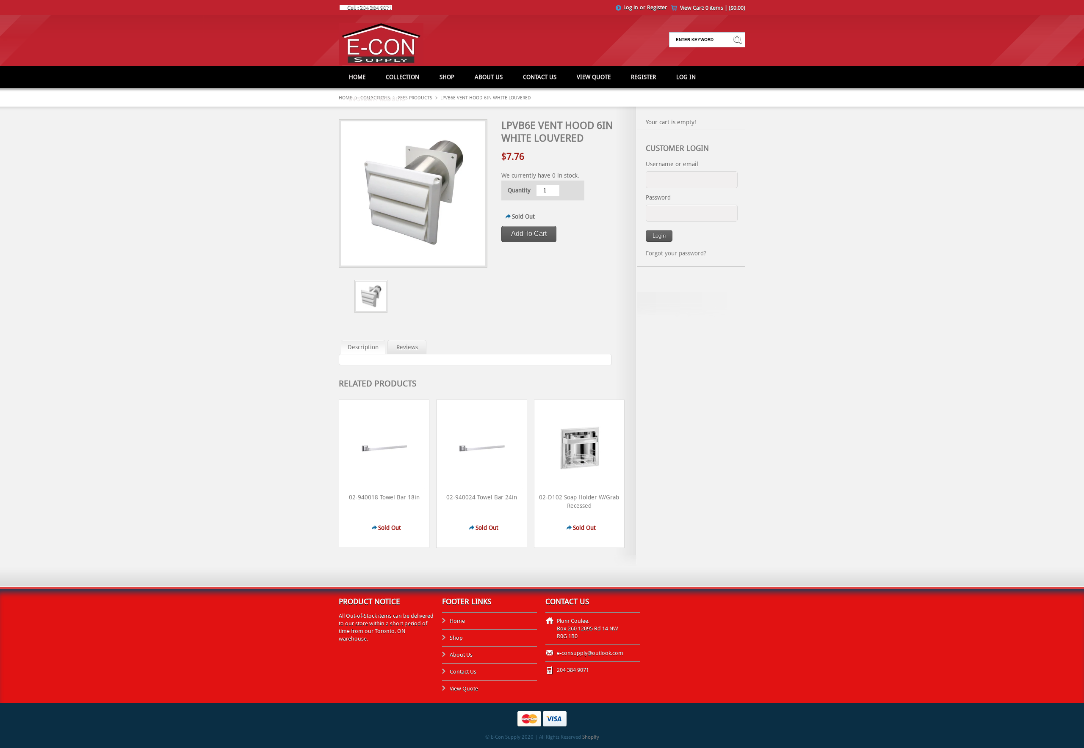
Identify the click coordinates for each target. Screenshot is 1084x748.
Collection (402, 77)
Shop (447, 77)
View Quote (594, 77)
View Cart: (712, 8)
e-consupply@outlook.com (590, 653)
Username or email (672, 164)
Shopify (590, 737)
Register (657, 7)
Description (363, 347)
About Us (489, 77)
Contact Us (539, 77)
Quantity (519, 190)
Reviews (407, 347)
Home (357, 77)
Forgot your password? (676, 253)
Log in (630, 7)
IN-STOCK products (377, 99)
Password (658, 197)
